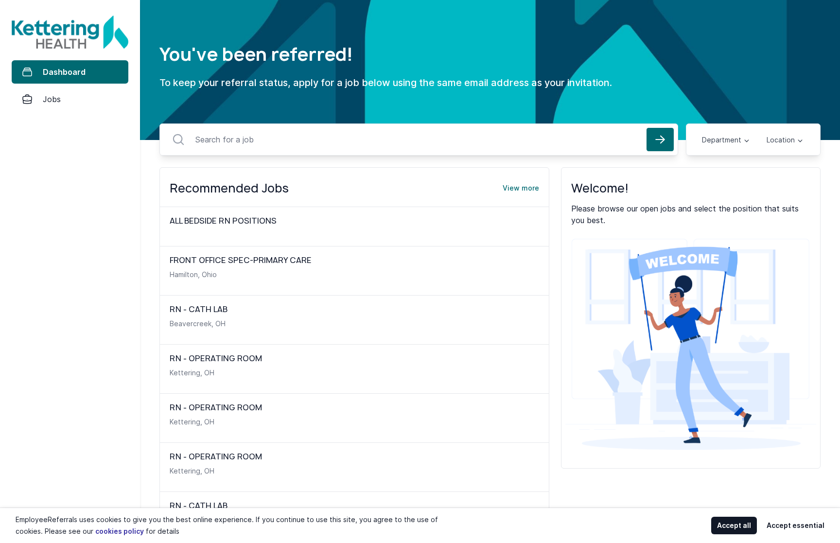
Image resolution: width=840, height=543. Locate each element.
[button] (143, 271)
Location (781, 140)
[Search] (660, 139)
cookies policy (119, 531)
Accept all (734, 525)
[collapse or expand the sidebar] (140, 14)
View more (521, 188)
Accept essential (795, 525)
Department (721, 140)
